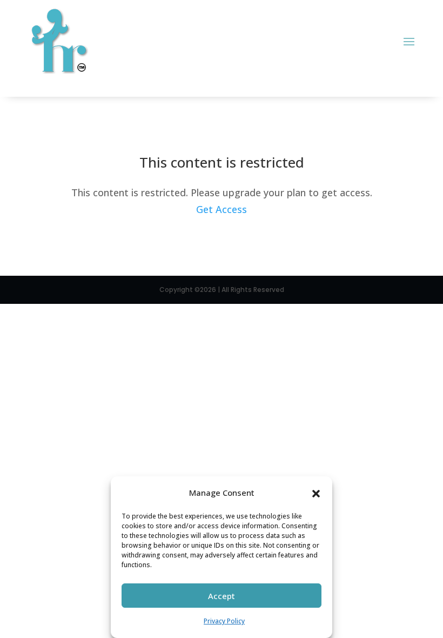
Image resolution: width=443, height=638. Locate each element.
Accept (221, 595)
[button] (316, 492)
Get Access (221, 209)
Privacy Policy (224, 621)
